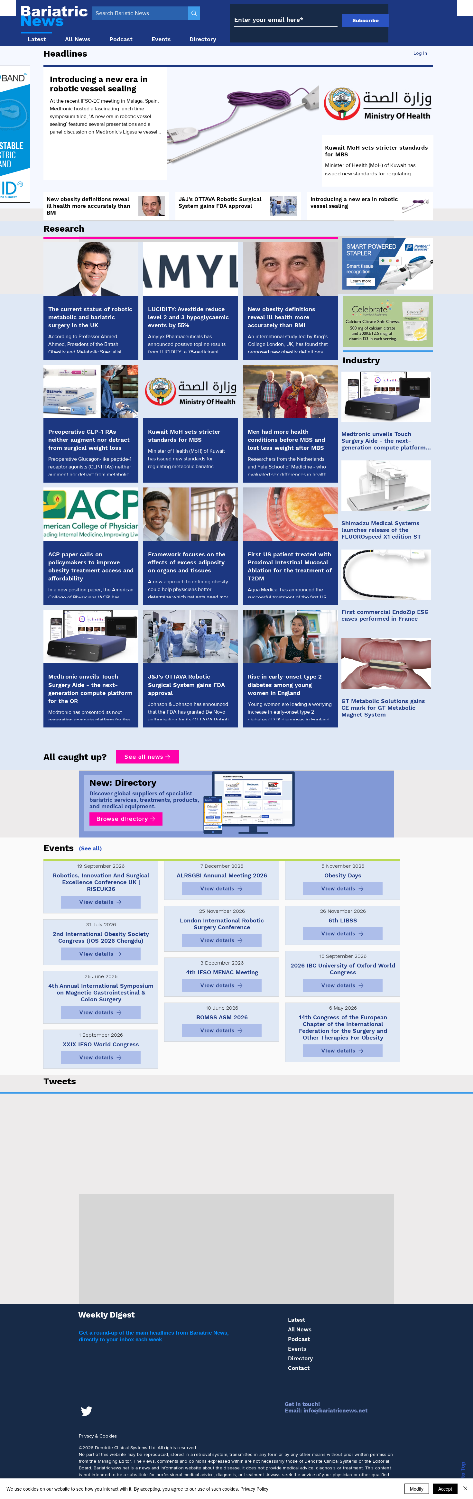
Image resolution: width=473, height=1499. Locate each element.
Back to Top (462, 1477)
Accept (445, 1488)
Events (297, 1349)
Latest (296, 1320)
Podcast (299, 1339)
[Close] (465, 1489)
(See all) (90, 848)
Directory (300, 1358)
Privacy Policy (254, 1488)
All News (299, 1329)
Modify (416, 1488)
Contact (299, 1368)
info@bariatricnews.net (335, 1410)
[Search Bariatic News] (194, 13)
